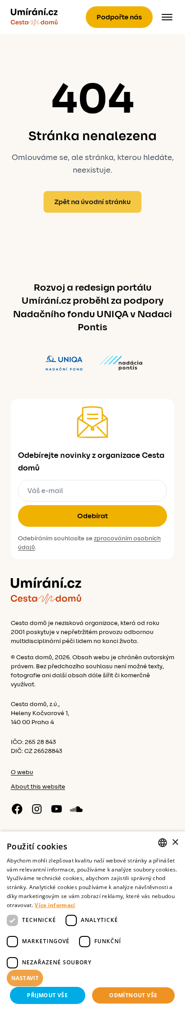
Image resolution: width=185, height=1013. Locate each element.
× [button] (175, 842)
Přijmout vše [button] (47, 995)
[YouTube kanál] (56, 809)
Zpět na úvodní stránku (92, 202)
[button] (92, 978)
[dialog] (92, 922)
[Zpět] (34, 17)
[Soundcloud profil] (76, 809)
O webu (22, 772)
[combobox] (162, 842)
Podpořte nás (119, 17)
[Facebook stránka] (17, 809)
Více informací (55, 905)
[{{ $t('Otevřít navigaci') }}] (167, 17)
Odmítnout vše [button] (133, 995)
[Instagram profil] (37, 809)
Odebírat (92, 516)
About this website (38, 786)
